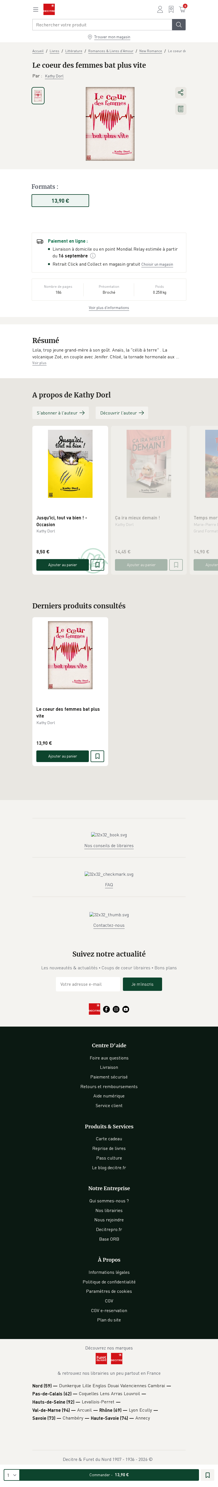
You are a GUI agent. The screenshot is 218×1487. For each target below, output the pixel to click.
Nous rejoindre (109, 1219)
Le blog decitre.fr (109, 1167)
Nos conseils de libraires (109, 845)
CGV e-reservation (109, 1310)
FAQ (109, 884)
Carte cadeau (109, 1138)
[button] (109, 353)
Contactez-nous (109, 925)
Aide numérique (109, 1096)
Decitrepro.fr (109, 1229)
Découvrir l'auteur (118, 413)
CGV (109, 1301)
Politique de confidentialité (109, 1282)
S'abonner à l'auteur (57, 413)
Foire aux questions (109, 1058)
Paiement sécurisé (109, 1077)
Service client (109, 1105)
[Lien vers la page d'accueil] (49, 9)
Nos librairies (109, 1210)
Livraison (109, 1067)
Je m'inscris (142, 984)
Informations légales (109, 1272)
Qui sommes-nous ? (109, 1200)
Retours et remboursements (109, 1086)
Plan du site (109, 1320)
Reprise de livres (109, 1148)
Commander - (109, 1474)
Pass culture (109, 1158)
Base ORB (109, 1239)
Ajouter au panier (62, 564)
